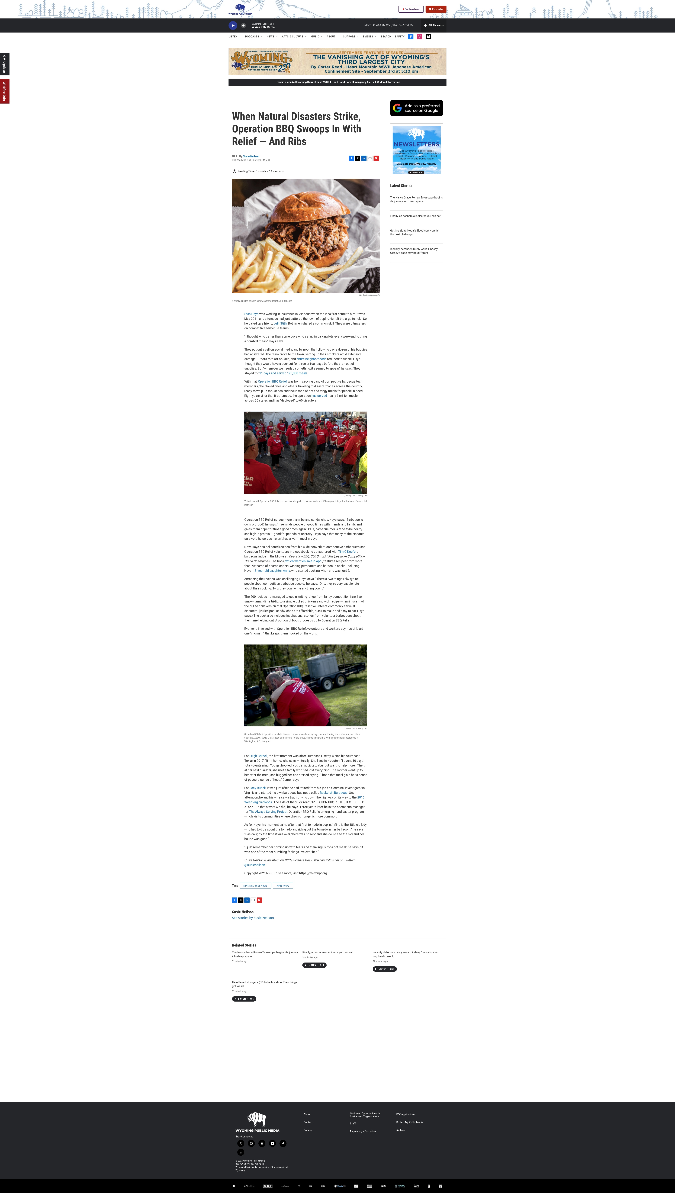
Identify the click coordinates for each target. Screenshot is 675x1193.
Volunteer (412, 9)
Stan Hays (251, 314)
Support (349, 36)
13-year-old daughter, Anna (271, 570)
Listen (233, 36)
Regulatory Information (363, 1131)
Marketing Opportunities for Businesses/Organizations (365, 1115)
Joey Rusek (257, 788)
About (331, 36)
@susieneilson (254, 865)
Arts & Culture (292, 36)
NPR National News (255, 885)
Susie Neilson (251, 156)
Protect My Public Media (409, 1122)
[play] (233, 26)
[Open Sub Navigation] (240, 36)
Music (315, 36)
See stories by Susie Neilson (253, 918)
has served (319, 395)
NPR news (283, 885)
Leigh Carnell (258, 756)
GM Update (4, 64)
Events (368, 36)
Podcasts (252, 36)
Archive (400, 1130)
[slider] (249, 25)
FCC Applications (405, 1114)
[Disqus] (337, 1054)
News (270, 36)
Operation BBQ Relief (272, 381)
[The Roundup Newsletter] (416, 150)
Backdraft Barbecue (334, 792)
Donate (437, 9)
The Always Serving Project (268, 811)
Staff (353, 1123)
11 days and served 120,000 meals (283, 373)
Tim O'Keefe (347, 551)
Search (386, 36)
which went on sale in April (303, 561)
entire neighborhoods (311, 359)
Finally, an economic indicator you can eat (415, 216)
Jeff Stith (280, 323)
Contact (308, 1122)
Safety (400, 36)
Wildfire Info (4, 91)
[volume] (243, 26)
